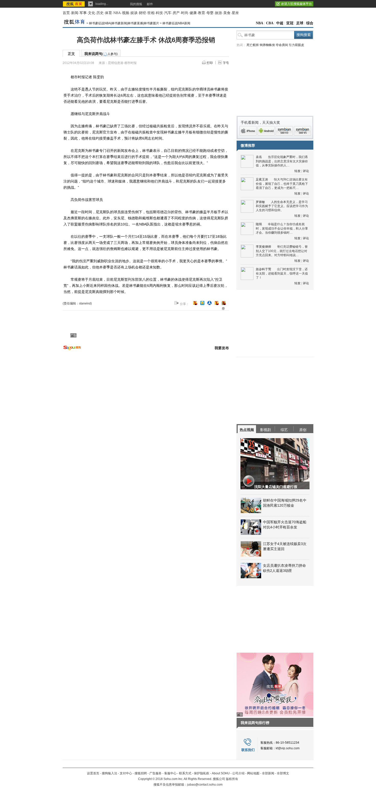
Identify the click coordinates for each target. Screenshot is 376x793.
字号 (226, 63)
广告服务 (155, 773)
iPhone (248, 130)
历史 (100, 13)
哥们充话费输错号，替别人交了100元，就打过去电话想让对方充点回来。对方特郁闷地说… (282, 251)
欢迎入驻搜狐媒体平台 (296, 4)
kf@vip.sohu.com (288, 748)
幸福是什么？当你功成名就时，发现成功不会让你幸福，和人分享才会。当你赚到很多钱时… (282, 228)
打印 (210, 63)
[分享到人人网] (209, 303)
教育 (201, 13)
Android (266, 130)
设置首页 (93, 773)
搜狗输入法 (109, 773)
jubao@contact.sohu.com (205, 784)
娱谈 (134, 13)
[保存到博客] (224, 303)
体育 (108, 13)
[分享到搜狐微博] (195, 303)
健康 (193, 13)
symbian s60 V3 (284, 130)
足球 (299, 23)
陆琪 (259, 224)
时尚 (184, 13)
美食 (226, 13)
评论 (306, 171)
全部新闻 (268, 773)
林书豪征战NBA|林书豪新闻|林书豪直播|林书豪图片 (124, 23)
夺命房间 (282, 45)
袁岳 (259, 157)
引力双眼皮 (296, 45)
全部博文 (283, 773)
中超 (279, 23)
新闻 (74, 13)
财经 (142, 13)
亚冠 (289, 23)
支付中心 (126, 773)
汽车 (167, 13)
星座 (235, 13)
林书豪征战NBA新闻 (176, 23)
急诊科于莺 (263, 269)
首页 (66, 13)
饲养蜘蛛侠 (267, 45)
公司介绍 (238, 773)
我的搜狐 (136, 4)
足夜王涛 (262, 179)
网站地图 (253, 773)
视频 (125, 13)
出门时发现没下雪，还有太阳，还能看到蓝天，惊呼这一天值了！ (282, 273)
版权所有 (232, 779)
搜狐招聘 (141, 773)
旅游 (218, 13)
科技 (159, 13)
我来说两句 (101, 54)
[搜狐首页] (74, 4)
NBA (117, 13)
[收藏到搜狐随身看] (217, 303)
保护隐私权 (201, 773)
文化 (91, 13)
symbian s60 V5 (302, 130)
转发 (297, 171)
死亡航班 (253, 45)
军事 (83, 13)
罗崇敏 (260, 202)
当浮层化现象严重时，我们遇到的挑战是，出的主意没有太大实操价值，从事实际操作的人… (282, 161)
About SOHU (221, 773)
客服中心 (170, 773)
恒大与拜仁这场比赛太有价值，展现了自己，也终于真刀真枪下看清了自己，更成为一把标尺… (282, 184)
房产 (176, 13)
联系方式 (185, 773)
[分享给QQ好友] (202, 303)
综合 (309, 23)
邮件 (150, 4)
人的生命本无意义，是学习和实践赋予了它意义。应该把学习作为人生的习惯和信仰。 (282, 206)
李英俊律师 (263, 246)
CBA (269, 23)
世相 (150, 13)
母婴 (210, 13)
